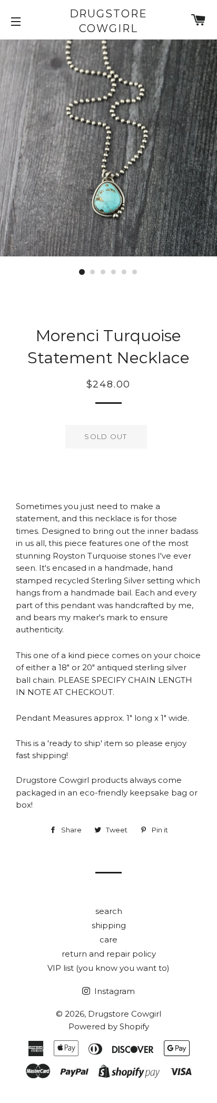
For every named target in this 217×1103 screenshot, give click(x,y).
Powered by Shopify (108, 1026)
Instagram (113, 991)
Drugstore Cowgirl (109, 21)
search (108, 911)
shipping (109, 925)
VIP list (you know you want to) (108, 968)
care (108, 940)
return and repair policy (109, 954)
